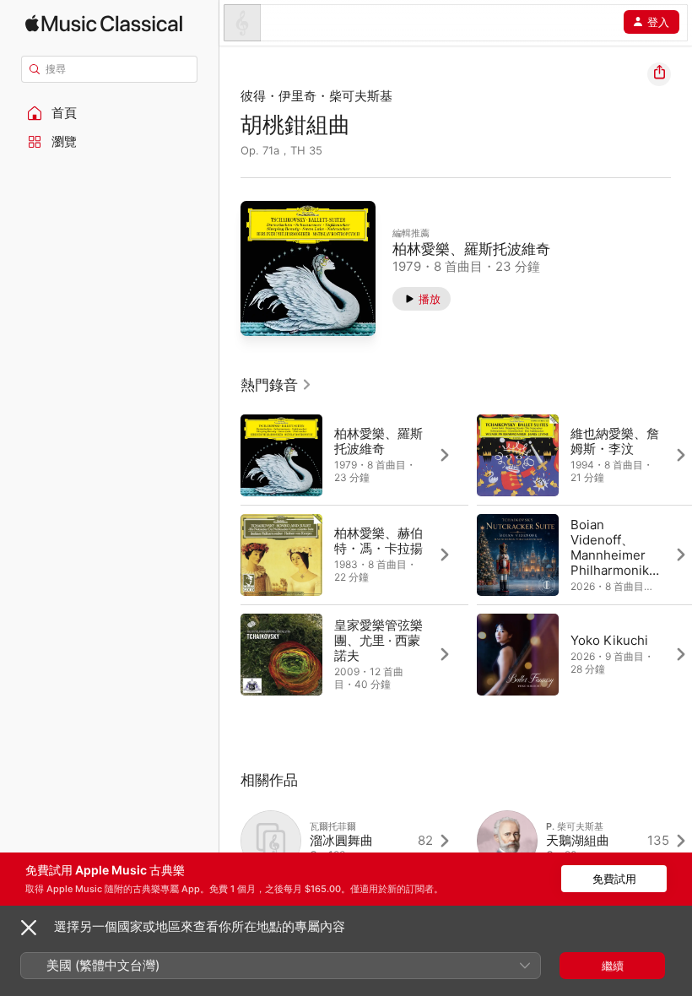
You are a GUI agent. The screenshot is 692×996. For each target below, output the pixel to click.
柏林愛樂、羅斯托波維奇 (471, 249)
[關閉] (28, 927)
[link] (276, 385)
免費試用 (614, 878)
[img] (103, 23)
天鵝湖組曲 (577, 840)
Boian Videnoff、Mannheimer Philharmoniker (613, 555)
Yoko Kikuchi (609, 640)
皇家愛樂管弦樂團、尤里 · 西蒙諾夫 (378, 640)
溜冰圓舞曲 (341, 840)
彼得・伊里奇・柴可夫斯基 (316, 96)
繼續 (613, 965)
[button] (109, 113)
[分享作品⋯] (659, 74)
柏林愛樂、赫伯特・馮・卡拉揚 (378, 540)
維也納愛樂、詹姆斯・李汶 (614, 441)
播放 (430, 299)
